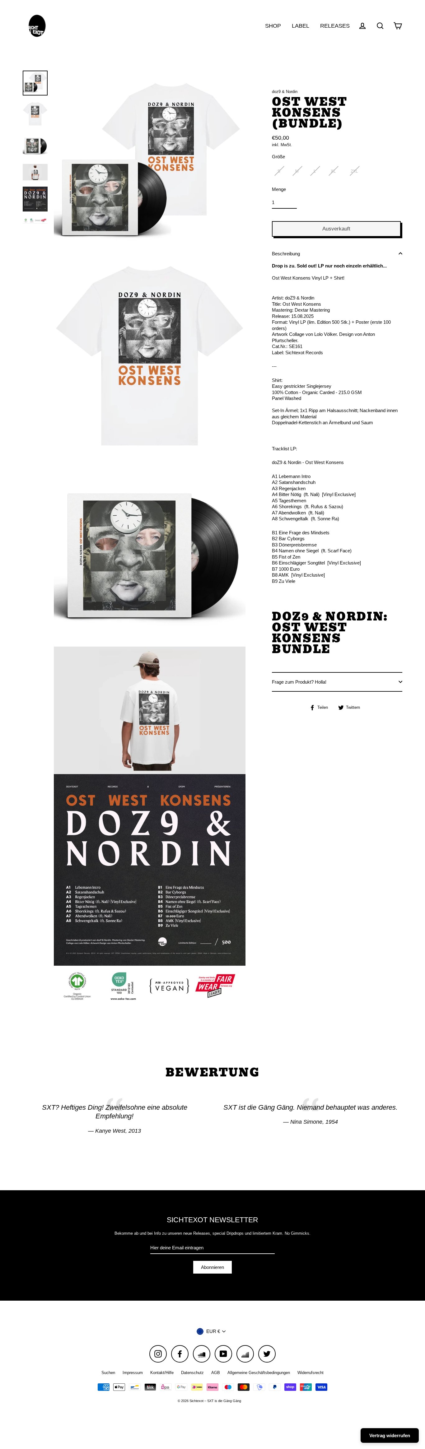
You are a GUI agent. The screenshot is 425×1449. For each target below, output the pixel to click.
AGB (215, 1372)
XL (333, 171)
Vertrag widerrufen (389, 1435)
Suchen (108, 1372)
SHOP (273, 25)
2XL (354, 171)
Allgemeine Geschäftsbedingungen (258, 1372)
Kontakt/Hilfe (162, 1372)
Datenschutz (192, 1372)
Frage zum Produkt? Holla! (299, 681)
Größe (278, 156)
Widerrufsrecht (310, 1372)
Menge (279, 189)
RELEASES (335, 25)
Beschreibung (286, 253)
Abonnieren (212, 1267)
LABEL (300, 25)
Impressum (133, 1372)
